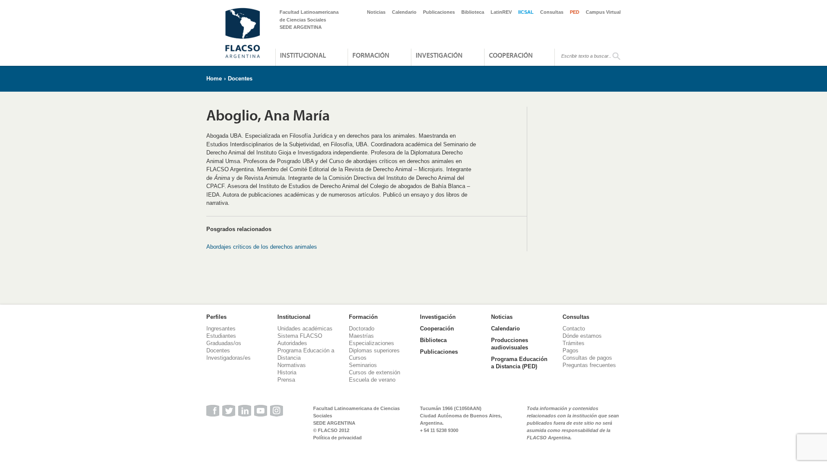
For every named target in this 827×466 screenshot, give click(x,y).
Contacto (574, 328)
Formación (370, 55)
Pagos (570, 350)
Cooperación (511, 55)
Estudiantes (221, 336)
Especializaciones (371, 343)
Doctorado (361, 328)
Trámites (573, 343)
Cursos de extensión (374, 372)
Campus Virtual (603, 12)
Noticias (376, 12)
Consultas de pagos (587, 358)
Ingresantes (221, 328)
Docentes (240, 78)
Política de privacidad (337, 437)
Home (214, 78)
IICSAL (526, 12)
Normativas (291, 365)
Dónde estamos (582, 336)
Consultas (551, 12)
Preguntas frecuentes (589, 365)
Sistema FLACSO (299, 336)
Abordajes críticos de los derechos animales (261, 247)
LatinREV (501, 12)
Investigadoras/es (228, 358)
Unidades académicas (305, 328)
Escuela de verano (372, 380)
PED (574, 12)
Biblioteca (472, 12)
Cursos (358, 358)
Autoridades (292, 343)
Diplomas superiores (374, 350)
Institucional (303, 55)
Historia (286, 372)
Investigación (439, 55)
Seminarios (363, 365)
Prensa (286, 380)
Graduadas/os (223, 343)
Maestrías (361, 336)
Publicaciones (439, 12)
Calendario (404, 12)
